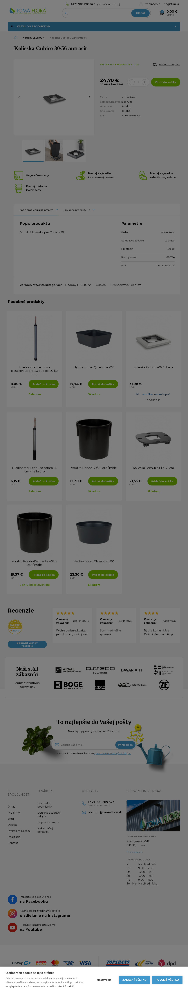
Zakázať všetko (134, 979)
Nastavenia (104, 979)
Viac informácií (66, 986)
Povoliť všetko (167, 979)
